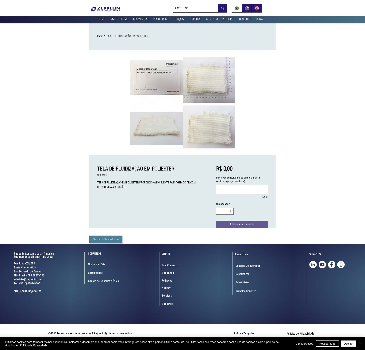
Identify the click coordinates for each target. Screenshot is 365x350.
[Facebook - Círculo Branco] (331, 264)
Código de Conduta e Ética (103, 281)
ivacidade (300, 334)
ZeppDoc (167, 304)
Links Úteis (241, 254)
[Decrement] (219, 211)
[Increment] (230, 211)
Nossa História (96, 264)
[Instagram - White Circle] (341, 264)
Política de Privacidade (33, 345)
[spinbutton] (224, 211)
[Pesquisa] (222, 8)
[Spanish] (257, 8)
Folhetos (167, 280)
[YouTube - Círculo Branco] (322, 264)
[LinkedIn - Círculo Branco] (313, 264)
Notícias (166, 288)
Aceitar (348, 343)
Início (100, 36)
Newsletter (242, 274)
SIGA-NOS (315, 254)
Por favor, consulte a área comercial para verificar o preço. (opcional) (238, 180)
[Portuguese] (237, 8)
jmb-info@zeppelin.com (27, 279)
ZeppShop (168, 273)
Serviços (167, 295)
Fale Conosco (169, 265)
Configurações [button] (304, 343)
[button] (119, 17)
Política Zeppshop (244, 333)
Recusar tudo (327, 343)
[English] (247, 8)
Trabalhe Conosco (246, 291)
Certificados (95, 273)
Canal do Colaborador (248, 266)
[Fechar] (360, 343)
